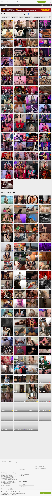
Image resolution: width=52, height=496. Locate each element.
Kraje (14, 17)
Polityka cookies (22, 471)
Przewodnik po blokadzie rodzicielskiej (24, 475)
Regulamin (21, 467)
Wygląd (5, 17)
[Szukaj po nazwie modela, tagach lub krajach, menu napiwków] (50, 5)
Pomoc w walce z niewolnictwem (25, 477)
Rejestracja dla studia (39, 466)
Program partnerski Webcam (41, 468)
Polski (11, 461)
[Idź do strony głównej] (10, 2)
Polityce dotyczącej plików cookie (9, 494)
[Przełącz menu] (2, 2)
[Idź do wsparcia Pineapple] (11, 489)
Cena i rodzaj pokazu (25, 17)
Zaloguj (48, 1)
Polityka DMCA (22, 469)
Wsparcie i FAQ (22, 484)
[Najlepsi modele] (18, 2)
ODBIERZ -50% (45, 9)
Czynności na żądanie (40, 17)
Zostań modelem (38, 463)
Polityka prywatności (23, 464)
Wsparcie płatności (22, 486)
